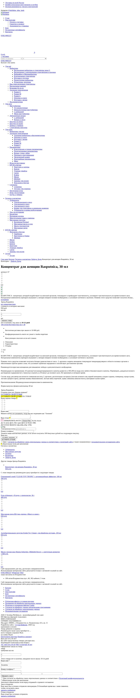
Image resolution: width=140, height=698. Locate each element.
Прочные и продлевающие (24, 155)
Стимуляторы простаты (18, 127)
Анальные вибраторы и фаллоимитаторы (29, 135)
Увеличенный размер (22, 157)
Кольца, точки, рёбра (22, 153)
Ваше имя (5, 411)
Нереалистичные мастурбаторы (26, 110)
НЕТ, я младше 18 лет (24, 644)
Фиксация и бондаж (21, 183)
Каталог (12, 259)
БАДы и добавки (16, 195)
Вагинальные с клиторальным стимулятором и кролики (35, 72)
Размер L (17, 96)
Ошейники (18, 234)
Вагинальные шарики (18, 86)
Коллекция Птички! (21, 222)
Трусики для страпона (22, 189)
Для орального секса (21, 206)
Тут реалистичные (21, 108)
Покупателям (10, 20)
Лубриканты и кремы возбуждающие (28, 210)
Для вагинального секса (23, 202)
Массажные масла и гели (23, 224)
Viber (22, 573)
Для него (8, 104)
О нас (7, 18)
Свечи (16, 173)
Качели (16, 169)
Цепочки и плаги (20, 98)
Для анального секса (21, 204)
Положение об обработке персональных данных (23, 603)
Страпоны (13, 185)
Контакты (9, 32)
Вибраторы (14, 68)
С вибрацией (19, 112)
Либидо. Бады (36, 259)
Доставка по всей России (14, 3)
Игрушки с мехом (20, 100)
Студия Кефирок (21, 625)
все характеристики (8, 304)
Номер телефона (7, 431)
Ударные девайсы (20, 171)
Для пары (8, 129)
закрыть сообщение (8, 690)
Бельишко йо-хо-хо (17, 88)
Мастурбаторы (15, 106)
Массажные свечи (20, 228)
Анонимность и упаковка (19, 26)
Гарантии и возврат (17, 24)
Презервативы (15, 147)
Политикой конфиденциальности (71, 678)
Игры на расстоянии (17, 163)
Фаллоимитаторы (16, 102)
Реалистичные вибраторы (23, 80)
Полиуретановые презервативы (26, 151)
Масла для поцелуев (21, 226)
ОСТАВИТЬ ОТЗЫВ (8, 439)
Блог (7, 28)
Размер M (17, 94)
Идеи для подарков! (17, 193)
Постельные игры (16, 191)
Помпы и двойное (16, 125)
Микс (16, 161)
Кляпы (16, 175)
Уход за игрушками (17, 212)
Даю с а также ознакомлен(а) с (61, 442)
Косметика (14, 214)
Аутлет (7, 254)
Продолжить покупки (9, 637)
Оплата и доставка (17, 22)
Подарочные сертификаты (15, 30)
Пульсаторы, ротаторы (22, 82)
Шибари (17, 179)
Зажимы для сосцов (21, 181)
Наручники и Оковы (21, 236)
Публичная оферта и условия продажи (19, 601)
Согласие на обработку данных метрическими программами (27, 607)
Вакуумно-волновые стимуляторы (22, 84)
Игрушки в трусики (21, 78)
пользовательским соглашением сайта (105, 442)
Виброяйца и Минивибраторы (25, 74)
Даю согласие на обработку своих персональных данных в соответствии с (43, 678)
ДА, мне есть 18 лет (8, 644)
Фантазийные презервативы (24, 159)
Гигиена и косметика (13, 198)
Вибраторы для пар (17, 131)
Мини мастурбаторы (21, 114)
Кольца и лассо (19, 120)
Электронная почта (8, 429)
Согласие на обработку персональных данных (22, 609)
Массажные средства (17, 220)
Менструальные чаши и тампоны (22, 218)
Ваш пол (4, 435)
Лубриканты (14, 200)
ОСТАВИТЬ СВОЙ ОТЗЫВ (11, 394)
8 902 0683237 (6, 36)
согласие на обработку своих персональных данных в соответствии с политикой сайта (40, 442)
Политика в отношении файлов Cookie (19, 605)
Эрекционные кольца (18, 116)
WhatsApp (15, 573)
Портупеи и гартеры (21, 167)
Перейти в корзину (25, 637)
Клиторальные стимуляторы (24, 76)
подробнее (5, 300)
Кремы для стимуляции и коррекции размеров (31, 208)
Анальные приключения (19, 90)
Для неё (8, 66)
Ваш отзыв (5, 418)
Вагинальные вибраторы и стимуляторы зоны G (32, 70)
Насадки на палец (16, 124)
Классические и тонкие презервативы (28, 149)
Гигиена (8, 453)
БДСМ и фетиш (15, 165)
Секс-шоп (4, 259)
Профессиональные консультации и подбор (21, 5)
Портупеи (13, 246)
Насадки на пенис (16, 122)
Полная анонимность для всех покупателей (21, 7)
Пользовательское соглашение (16, 611)
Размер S (17, 92)
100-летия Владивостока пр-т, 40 (13, 325)
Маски (16, 177)
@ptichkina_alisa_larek (16, 10)
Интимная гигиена (17, 216)
